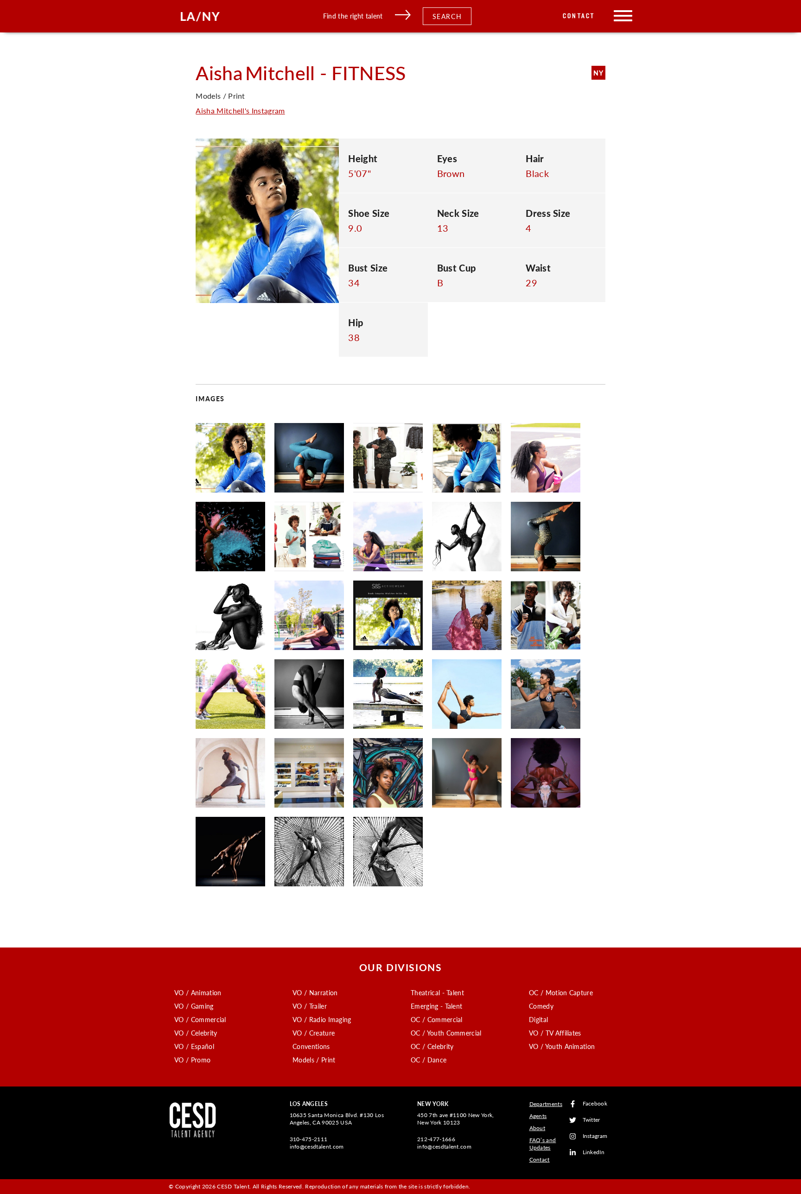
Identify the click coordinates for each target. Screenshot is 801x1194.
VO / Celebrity (195, 1032)
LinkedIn (594, 1152)
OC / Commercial (437, 1019)
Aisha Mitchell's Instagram (240, 110)
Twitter (591, 1120)
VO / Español (194, 1046)
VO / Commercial (200, 1019)
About (537, 1128)
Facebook (595, 1103)
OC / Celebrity (432, 1046)
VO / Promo (192, 1059)
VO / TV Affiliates (555, 1032)
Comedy (541, 1006)
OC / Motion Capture (561, 992)
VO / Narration (314, 992)
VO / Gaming (194, 1006)
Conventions (311, 1046)
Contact (579, 16)
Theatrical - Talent (437, 992)
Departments (546, 1104)
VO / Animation (197, 992)
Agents (538, 1116)
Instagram (595, 1136)
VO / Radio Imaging (321, 1019)
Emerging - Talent (436, 1006)
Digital (538, 1019)
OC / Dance (428, 1059)
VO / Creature (313, 1032)
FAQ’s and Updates (542, 1143)
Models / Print (313, 1059)
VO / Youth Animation (562, 1046)
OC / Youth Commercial (446, 1032)
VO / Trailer (309, 1006)
